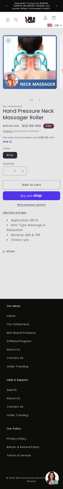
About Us (13, 349)
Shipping (7, 131)
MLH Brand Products (21, 333)
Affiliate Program (19, 341)
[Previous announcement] (6, 6)
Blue (10, 155)
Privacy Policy (16, 439)
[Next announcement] (56, 6)
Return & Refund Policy (23, 447)
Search (12, 390)
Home (11, 316)
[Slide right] (39, 100)
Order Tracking (17, 366)
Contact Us (15, 358)
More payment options (31, 204)
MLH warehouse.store (29, 477)
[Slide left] (23, 100)
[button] (8, 20)
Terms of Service (19, 455)
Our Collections (18, 324)
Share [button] (10, 251)
